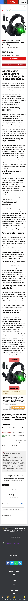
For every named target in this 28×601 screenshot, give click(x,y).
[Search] (5, 2)
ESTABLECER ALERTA (18, 407)
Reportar (21, 64)
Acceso (24, 504)
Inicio (3, 6)
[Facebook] (8, 563)
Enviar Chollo (13, 2)
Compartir (9, 64)
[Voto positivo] (10, 10)
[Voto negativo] (7, 10)
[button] (14, 574)
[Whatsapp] (16, 563)
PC (15, 485)
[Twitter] (12, 563)
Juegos (11, 485)
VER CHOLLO (14, 59)
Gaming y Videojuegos (10, 6)
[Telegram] (20, 563)
